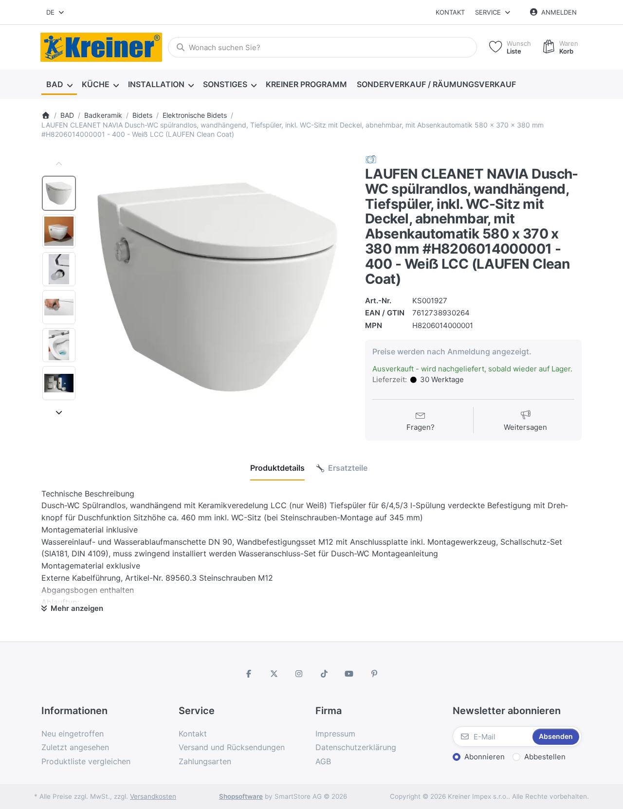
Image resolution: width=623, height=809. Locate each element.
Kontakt (450, 12)
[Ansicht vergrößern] (217, 287)
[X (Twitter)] (274, 673)
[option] (58, 193)
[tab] (277, 468)
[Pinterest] (374, 673)
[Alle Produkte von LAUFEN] (371, 159)
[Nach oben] (59, 164)
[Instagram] (299, 673)
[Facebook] (248, 673)
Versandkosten (153, 796)
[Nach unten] (59, 412)
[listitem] (217, 287)
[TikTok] (324, 673)
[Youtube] (349, 673)
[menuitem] (59, 85)
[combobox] (55, 12)
